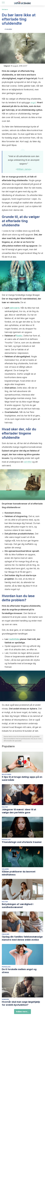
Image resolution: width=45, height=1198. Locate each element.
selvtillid (28, 462)
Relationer (6, 774)
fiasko (19, 335)
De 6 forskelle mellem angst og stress (19, 971)
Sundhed (5, 999)
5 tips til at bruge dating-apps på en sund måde (22, 778)
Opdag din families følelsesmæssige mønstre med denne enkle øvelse (22, 938)
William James (23, 169)
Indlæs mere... (22, 1011)
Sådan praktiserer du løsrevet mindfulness (18, 873)
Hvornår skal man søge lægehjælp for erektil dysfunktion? (21, 1003)
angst (33, 102)
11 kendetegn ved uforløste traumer (22, 842)
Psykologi (6, 839)
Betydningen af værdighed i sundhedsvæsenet (17, 906)
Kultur (5, 807)
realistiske (14, 639)
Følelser (5, 934)
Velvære (5, 9)
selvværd (14, 308)
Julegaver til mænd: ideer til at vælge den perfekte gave (19, 811)
